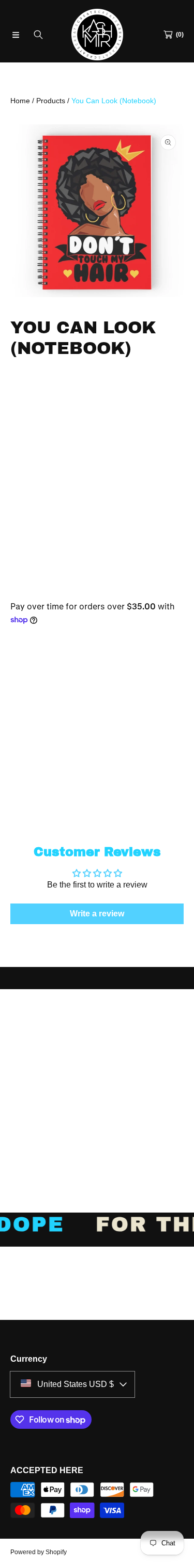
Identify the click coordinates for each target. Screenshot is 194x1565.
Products (50, 100)
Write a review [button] (97, 913)
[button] (15, 34)
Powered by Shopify (38, 1552)
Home (20, 100)
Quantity (28, 677)
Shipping (22, 585)
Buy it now (97, 781)
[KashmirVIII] (97, 34)
